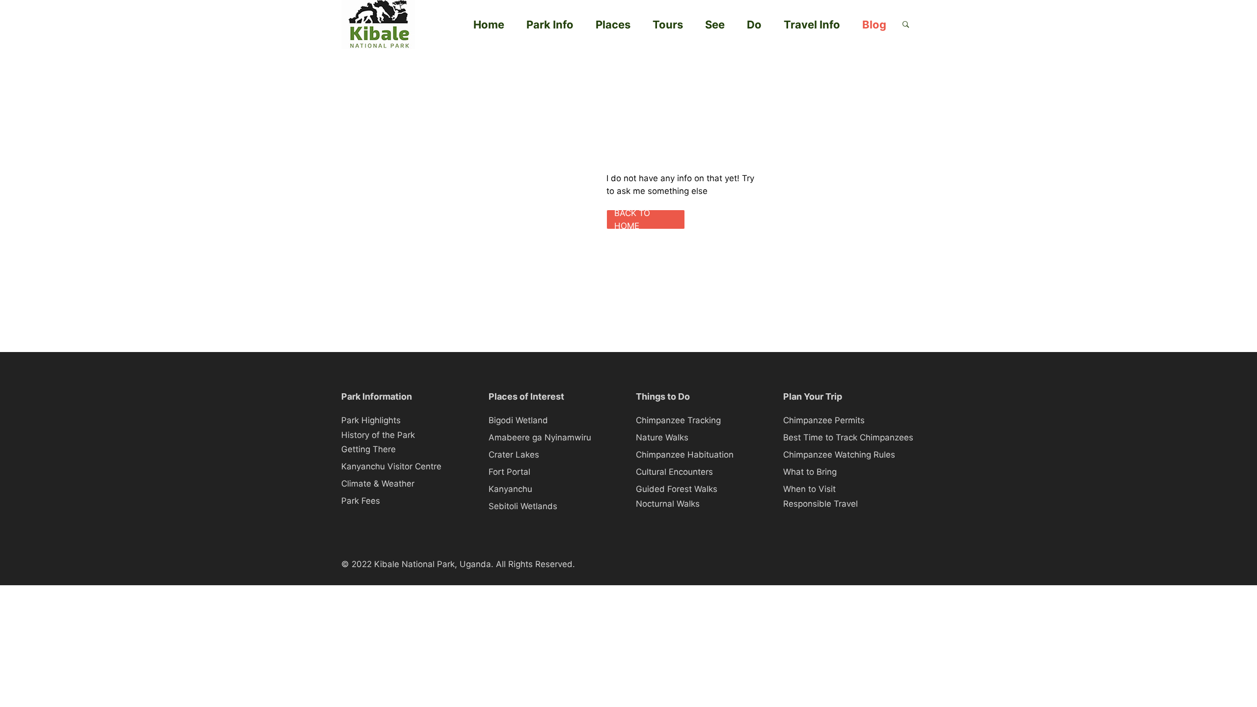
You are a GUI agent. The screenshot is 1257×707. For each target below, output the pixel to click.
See (715, 24)
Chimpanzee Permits (824, 420)
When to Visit (809, 489)
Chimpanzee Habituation (685, 455)
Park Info (550, 24)
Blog (874, 24)
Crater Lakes (514, 455)
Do (754, 24)
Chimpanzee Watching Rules (839, 455)
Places (613, 24)
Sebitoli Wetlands (523, 506)
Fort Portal (509, 472)
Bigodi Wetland (518, 420)
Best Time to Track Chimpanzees (848, 437)
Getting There (368, 449)
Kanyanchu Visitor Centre (391, 466)
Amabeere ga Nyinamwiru (540, 437)
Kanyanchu (510, 489)
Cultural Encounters (674, 472)
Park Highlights (371, 420)
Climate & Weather (377, 484)
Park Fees (360, 501)
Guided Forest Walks (676, 489)
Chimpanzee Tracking (678, 420)
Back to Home (632, 219)
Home (488, 24)
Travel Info (812, 24)
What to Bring (810, 472)
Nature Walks (662, 437)
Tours (668, 24)
